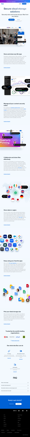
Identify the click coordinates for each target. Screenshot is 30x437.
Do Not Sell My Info (9, 432)
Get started (24, 3)
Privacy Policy (3, 432)
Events (4, 420)
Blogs (18, 422)
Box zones (20, 217)
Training (19, 416)
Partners (5, 418)
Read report (16, 1)
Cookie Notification (17, 432)
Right (25, 1)
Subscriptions (13, 430)
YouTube (15, 411)
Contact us (18, 19)
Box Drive (20, 167)
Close (27, 1)
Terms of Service (19, 430)
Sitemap (8, 430)
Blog (19, 411)
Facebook (27, 411)
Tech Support (19, 418)
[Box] (2, 4)
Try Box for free (11, 19)
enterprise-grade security (15, 107)
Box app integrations (12, 263)
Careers (5, 416)
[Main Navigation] (28, 4)
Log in (20, 3)
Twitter (23, 411)
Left (24, 1)
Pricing (4, 422)
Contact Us (19, 420)
